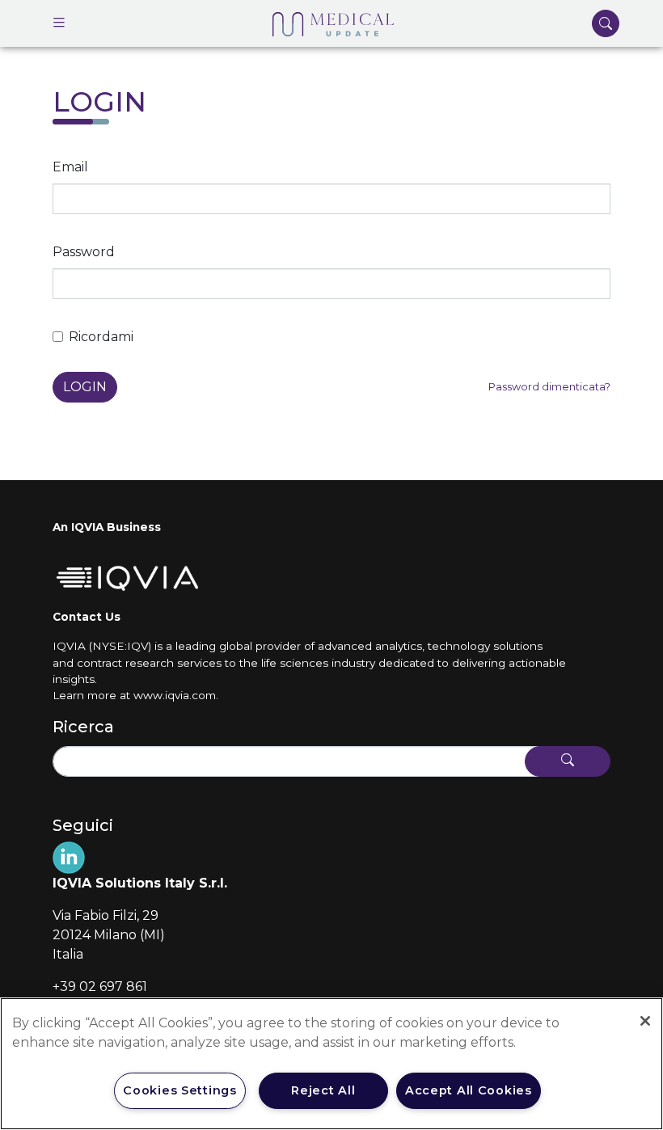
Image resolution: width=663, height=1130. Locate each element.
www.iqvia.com (174, 695)
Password (84, 251)
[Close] (645, 1021)
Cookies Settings (180, 1090)
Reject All (323, 1090)
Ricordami (101, 336)
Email (70, 167)
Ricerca (83, 726)
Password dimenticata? (549, 387)
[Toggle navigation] (59, 23)
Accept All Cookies (468, 1090)
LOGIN (85, 386)
